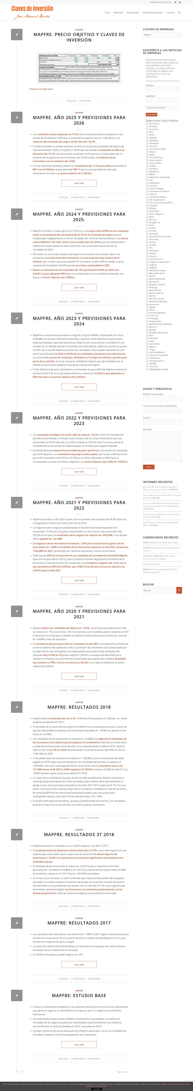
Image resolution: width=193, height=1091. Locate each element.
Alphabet (154, 140)
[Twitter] (176, 2)
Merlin (152, 276)
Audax (152, 165)
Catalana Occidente (159, 191)
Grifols (152, 244)
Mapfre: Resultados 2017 (79, 923)
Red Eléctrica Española (160, 324)
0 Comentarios (78, 197)
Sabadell (153, 338)
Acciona (153, 126)
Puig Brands (155, 321)
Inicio (157, 564)
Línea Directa (156, 259)
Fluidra (152, 242)
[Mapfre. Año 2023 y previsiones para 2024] (16, 318)
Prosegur (153, 318)
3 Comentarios (78, 1058)
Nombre (150, 85)
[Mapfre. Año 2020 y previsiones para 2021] (16, 611)
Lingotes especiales (159, 261)
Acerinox (153, 129)
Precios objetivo (157, 312)
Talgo (152, 349)
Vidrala (152, 363)
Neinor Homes (156, 292)
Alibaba (153, 137)
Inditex (152, 253)
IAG (151, 247)
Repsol (152, 329)
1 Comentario (77, 817)
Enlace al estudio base (41, 89)
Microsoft (154, 281)
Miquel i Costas (157, 284)
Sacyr (152, 341)
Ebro (151, 216)
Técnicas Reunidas (158, 355)
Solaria (152, 346)
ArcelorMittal (156, 157)
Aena (151, 134)
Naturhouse (155, 290)
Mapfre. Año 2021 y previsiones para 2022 (79, 505)
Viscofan (153, 366)
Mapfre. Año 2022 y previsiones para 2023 (79, 420)
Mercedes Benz (157, 273)
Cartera (153, 185)
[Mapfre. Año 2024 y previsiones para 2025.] (16, 214)
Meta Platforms (157, 278)
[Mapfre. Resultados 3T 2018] (16, 834)
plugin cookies (101, 1086)
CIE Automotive (157, 199)
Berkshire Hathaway (159, 177)
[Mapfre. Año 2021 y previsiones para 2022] (16, 502)
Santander (154, 343)
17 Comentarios (77, 978)
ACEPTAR (96, 1089)
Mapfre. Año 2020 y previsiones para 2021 (79, 614)
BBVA (152, 174)
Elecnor (153, 219)
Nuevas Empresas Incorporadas (156, 303)
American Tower (157, 148)
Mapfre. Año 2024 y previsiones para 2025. (79, 216)
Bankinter (154, 171)
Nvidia (152, 307)
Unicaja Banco (156, 360)
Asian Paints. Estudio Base (167, 542)
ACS (151, 131)
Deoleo (152, 208)
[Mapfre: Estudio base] (16, 995)
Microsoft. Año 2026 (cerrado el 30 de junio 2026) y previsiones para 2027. (160, 488)
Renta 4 (153, 326)
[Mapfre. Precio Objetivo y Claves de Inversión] (16, 34)
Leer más (79, 183)
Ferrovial (153, 233)
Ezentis (153, 230)
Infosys (153, 256)
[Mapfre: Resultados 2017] (16, 923)
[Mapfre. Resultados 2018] (16, 707)
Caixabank (154, 182)
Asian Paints (155, 160)
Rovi (151, 335)
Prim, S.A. (154, 315)
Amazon (153, 146)
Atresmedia (155, 163)
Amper (152, 151)
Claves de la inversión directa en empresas (159, 557)
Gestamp (154, 239)
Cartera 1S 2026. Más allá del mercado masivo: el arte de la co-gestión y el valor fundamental (161, 504)
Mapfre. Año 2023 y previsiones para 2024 (79, 321)
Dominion (154, 211)
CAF (151, 180)
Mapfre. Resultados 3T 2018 (79, 834)
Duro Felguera (156, 213)
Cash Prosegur (156, 188)
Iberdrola (153, 250)
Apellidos (150, 95)
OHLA (152, 309)
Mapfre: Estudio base (79, 995)
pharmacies (147, 564)
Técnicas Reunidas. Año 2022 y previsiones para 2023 (160, 570)
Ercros (152, 228)
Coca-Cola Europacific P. (161, 202)
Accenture (154, 123)
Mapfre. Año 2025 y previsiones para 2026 (79, 120)
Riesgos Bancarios (158, 332)
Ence (151, 225)
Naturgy (153, 287)
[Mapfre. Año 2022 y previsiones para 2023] (16, 418)
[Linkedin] (180, 2)
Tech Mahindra (156, 352)
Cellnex (153, 194)
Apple (152, 154)
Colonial (153, 205)
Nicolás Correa (156, 298)
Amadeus (154, 143)
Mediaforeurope (157, 270)
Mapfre (79, 29)
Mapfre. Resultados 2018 (79, 707)
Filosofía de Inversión (160, 236)
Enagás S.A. (155, 222)
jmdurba (87, 100)
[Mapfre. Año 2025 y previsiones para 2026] (16, 117)
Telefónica (154, 357)
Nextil (152, 295)
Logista (153, 264)
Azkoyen (153, 168)
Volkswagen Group (158, 369)
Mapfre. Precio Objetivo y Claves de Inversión (79, 37)
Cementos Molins (158, 196)
